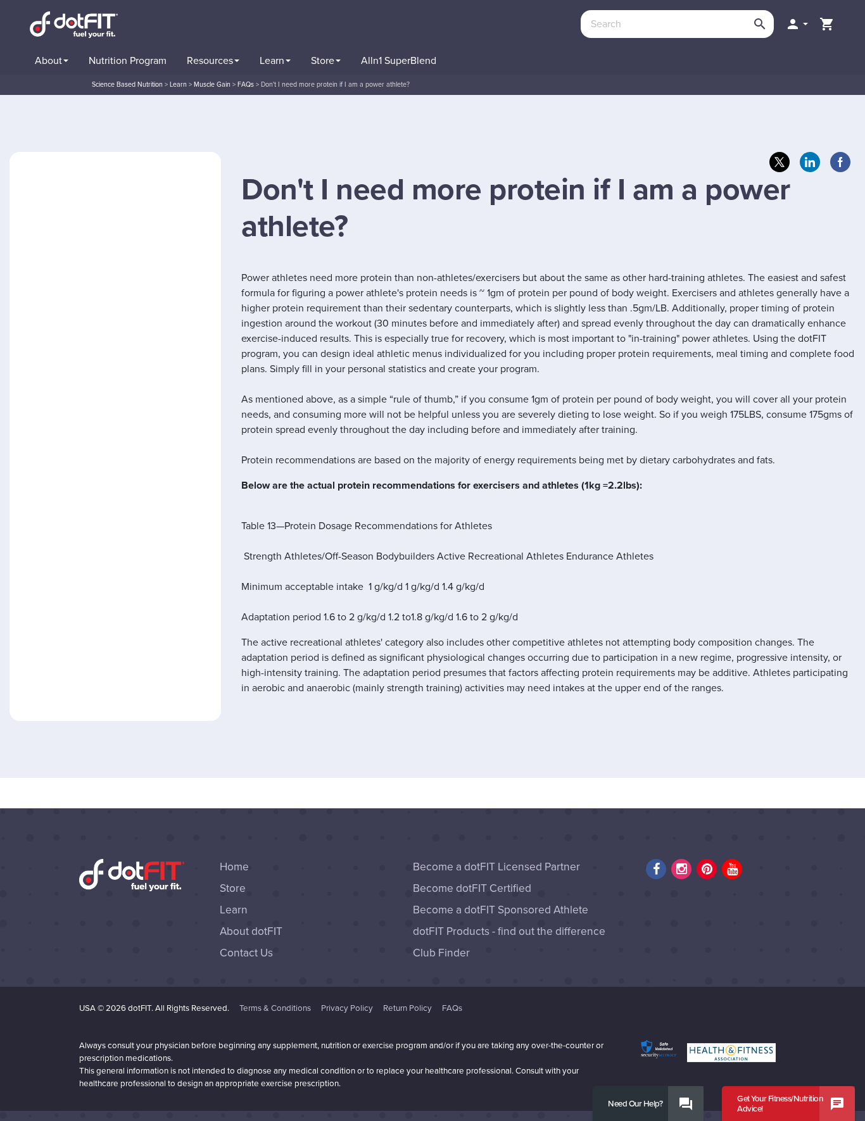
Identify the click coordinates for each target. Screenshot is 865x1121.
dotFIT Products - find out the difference (509, 931)
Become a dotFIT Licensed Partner (496, 867)
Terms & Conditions (275, 1008)
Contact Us (246, 953)
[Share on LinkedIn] (810, 162)
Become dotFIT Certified (472, 888)
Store (233, 888)
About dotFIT (251, 931)
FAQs (452, 1008)
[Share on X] (779, 162)
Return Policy (407, 1008)
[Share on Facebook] (840, 162)
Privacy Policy (347, 1008)
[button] (796, 24)
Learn (234, 910)
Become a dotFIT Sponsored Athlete (500, 910)
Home (234, 867)
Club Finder (441, 953)
